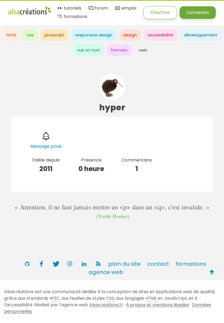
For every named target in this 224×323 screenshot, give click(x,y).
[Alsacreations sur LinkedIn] (84, 264)
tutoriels (72, 8)
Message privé (45, 146)
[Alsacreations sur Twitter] (55, 264)
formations (75, 17)
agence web (106, 272)
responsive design (93, 35)
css (30, 35)
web (142, 50)
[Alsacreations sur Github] (27, 264)
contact (158, 264)
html (11, 35)
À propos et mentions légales (157, 305)
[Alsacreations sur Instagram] (69, 264)
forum (101, 8)
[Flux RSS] (98, 264)
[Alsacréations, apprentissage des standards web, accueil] (29, 14)
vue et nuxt (88, 50)
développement (200, 35)
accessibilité (160, 35)
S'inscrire (160, 12)
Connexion (197, 12)
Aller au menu (23, 9)
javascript (54, 35)
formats (119, 50)
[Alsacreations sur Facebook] (41, 264)
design (130, 35)
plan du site (124, 264)
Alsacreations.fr (106, 305)
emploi (128, 8)
